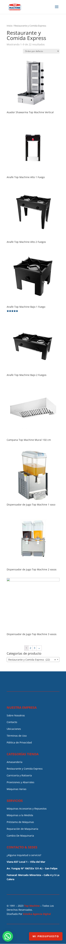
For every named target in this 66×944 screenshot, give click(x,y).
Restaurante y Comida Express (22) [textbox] (32, 659)
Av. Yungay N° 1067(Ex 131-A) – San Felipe (32, 868)
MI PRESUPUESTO (46, 936)
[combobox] (33, 659)
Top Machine (32, 905)
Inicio (9, 25)
